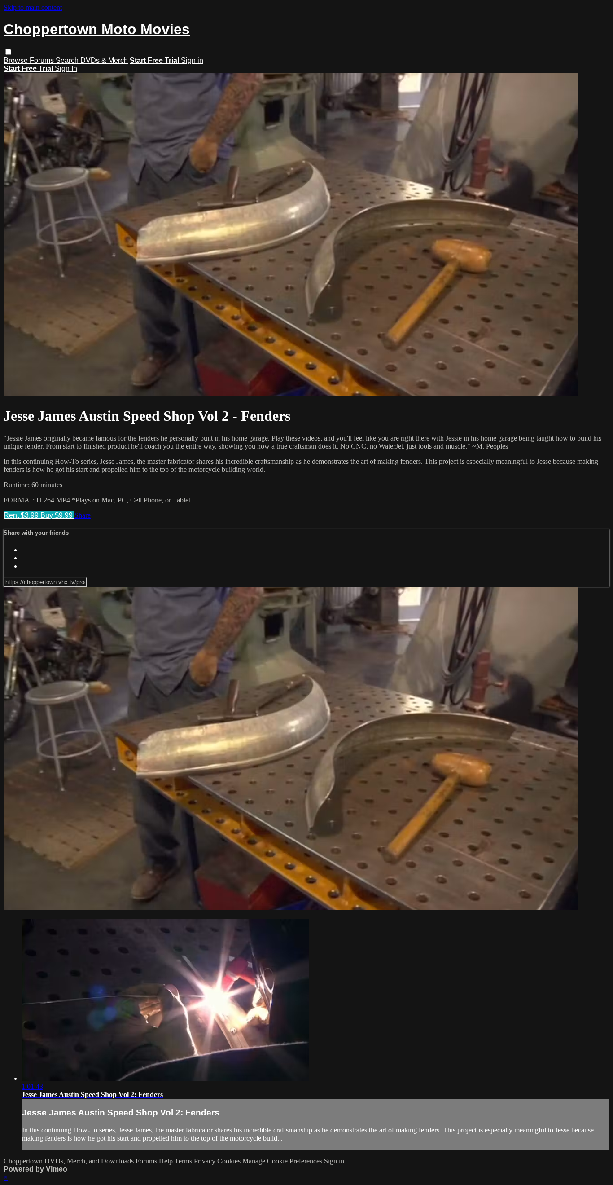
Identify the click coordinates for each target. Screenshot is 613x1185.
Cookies (229, 1161)
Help (167, 1161)
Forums (43, 60)
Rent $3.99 (22, 515)
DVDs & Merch (104, 60)
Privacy (205, 1161)
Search (68, 60)
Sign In (66, 68)
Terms (184, 1161)
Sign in (192, 60)
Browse (17, 60)
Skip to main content (33, 7)
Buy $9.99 (57, 515)
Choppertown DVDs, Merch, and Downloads (69, 1161)
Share (82, 515)
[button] (8, 52)
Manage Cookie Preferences (283, 1161)
